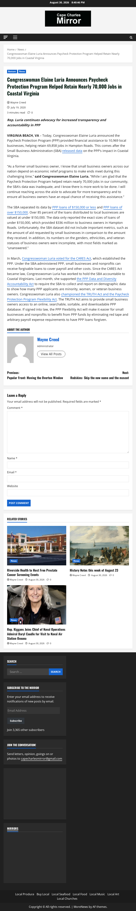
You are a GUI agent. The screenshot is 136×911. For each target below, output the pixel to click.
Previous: (35, 375)
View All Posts (51, 354)
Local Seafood (61, 894)
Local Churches (67, 899)
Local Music (97, 894)
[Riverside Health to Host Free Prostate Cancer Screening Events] (36, 545)
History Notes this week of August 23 (94, 570)
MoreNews (81, 907)
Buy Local (43, 894)
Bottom (12, 71)
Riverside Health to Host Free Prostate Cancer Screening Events (32, 572)
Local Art (113, 894)
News (22, 71)
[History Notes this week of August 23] (99, 545)
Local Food (80, 894)
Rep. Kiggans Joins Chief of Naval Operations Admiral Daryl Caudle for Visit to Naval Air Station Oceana (36, 633)
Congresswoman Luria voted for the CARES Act (56, 258)
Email (12, 472)
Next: (99, 375)
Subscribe (16, 720)
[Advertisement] (35, 794)
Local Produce (24, 894)
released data (72, 151)
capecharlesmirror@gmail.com (41, 758)
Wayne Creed (18, 102)
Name (12, 458)
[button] (6, 37)
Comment (15, 408)
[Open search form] (131, 37)
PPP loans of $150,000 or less (74, 207)
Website (12, 486)
